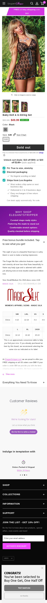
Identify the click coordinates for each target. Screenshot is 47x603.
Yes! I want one (24, 588)
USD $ (6, 558)
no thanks (24, 596)
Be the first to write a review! (23, 432)
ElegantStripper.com (13, 359)
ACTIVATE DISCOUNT (17, 546)
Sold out (23, 147)
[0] (42, 3)
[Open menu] (4, 3)
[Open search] (31, 3)
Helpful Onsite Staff (26, 470)
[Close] (42, 568)
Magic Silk (8, 284)
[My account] (37, 3)
